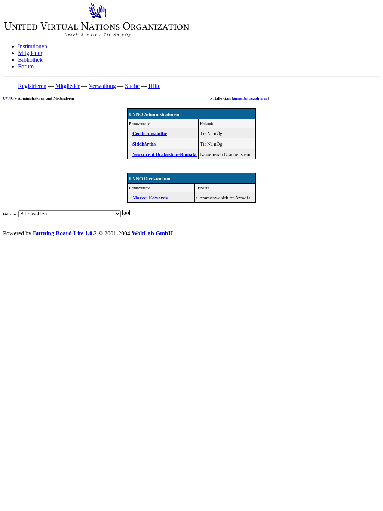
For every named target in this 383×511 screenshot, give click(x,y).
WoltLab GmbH (152, 233)
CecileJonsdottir (149, 133)
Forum (26, 66)
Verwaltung (102, 86)
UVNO (8, 98)
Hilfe (154, 86)
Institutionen (32, 46)
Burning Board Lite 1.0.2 (65, 233)
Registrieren (32, 86)
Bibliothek (30, 59)
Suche (132, 86)
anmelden (241, 98)
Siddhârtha (144, 143)
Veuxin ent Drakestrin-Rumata (164, 153)
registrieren (258, 98)
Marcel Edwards (150, 197)
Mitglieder (30, 53)
